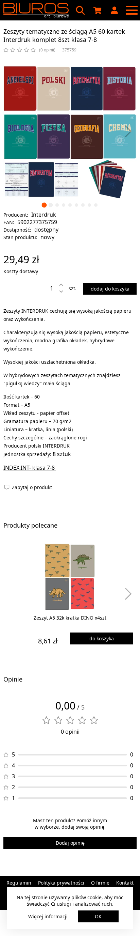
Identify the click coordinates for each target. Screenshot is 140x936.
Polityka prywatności (61, 882)
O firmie (100, 882)
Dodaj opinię (70, 843)
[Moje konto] (114, 10)
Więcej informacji (48, 916)
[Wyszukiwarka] (80, 10)
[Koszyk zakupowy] (97, 10)
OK (98, 916)
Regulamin (18, 882)
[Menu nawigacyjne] (131, 10)
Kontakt (125, 882)
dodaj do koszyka (110, 288)
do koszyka (101, 638)
